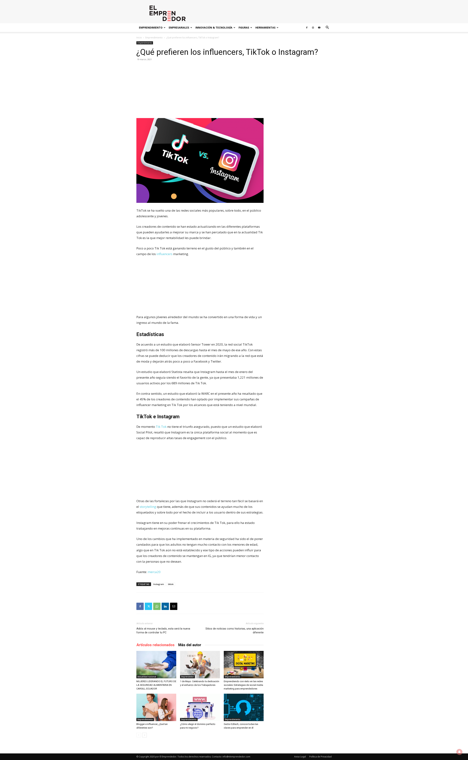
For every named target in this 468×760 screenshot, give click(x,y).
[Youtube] (319, 27)
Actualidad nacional (146, 676)
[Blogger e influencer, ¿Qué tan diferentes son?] (156, 707)
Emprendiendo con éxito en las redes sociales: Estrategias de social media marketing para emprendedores (243, 685)
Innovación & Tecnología (213, 27)
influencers (164, 254)
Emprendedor (187, 676)
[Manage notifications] (459, 752)
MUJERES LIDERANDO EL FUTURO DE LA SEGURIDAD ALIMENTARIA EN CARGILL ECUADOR (156, 685)
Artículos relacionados (155, 645)
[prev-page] (138, 735)
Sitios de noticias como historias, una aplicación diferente (234, 630)
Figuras (244, 27)
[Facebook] (307, 27)
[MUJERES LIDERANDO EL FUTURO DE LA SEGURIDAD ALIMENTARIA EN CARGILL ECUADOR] (156, 664)
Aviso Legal (300, 756)
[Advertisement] (200, 91)
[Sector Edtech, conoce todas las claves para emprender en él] (244, 707)
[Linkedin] (165, 606)
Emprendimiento (151, 27)
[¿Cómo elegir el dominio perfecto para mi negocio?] (200, 707)
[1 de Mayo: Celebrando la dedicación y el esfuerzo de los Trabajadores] (200, 664)
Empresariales (179, 27)
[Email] (173, 606)
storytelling (148, 507)
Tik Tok (161, 426)
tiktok (170, 584)
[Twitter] (148, 606)
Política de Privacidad (320, 756)
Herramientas (265, 27)
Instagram (158, 584)
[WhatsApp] (157, 606)
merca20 (154, 572)
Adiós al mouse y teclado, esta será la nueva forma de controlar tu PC (163, 630)
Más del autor (189, 645)
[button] (327, 28)
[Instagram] (313, 27)
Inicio (139, 37)
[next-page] (144, 735)
